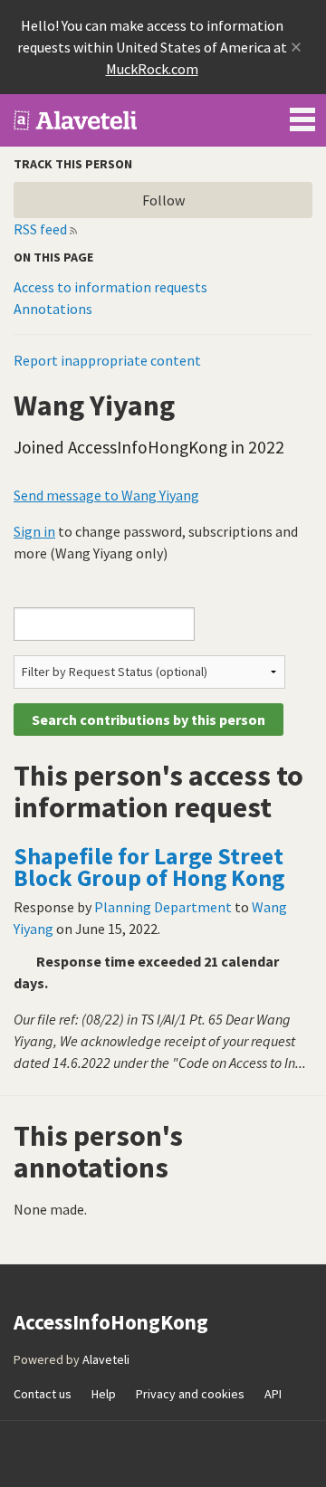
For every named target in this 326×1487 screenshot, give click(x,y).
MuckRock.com (152, 69)
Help (103, 1394)
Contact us (43, 1394)
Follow (163, 200)
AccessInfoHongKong (76, 120)
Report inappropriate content (107, 360)
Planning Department (163, 907)
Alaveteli (105, 1359)
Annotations (53, 309)
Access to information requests (110, 287)
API (273, 1394)
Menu (302, 116)
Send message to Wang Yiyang (106, 495)
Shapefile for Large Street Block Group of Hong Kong (149, 867)
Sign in (34, 531)
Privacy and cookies (190, 1394)
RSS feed (40, 229)
